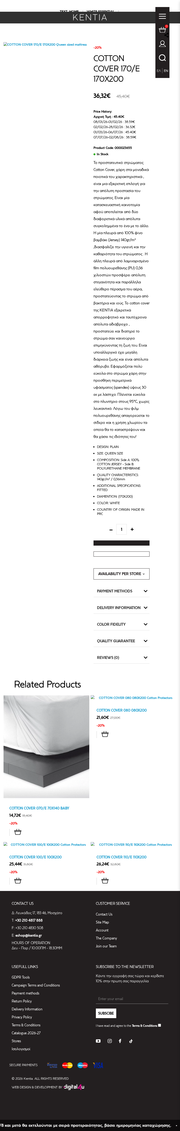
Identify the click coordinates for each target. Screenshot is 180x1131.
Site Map (102, 922)
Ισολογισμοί (21, 1049)
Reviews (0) (108, 657)
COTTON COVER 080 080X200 (122, 710)
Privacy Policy (22, 1017)
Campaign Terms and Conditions (36, 985)
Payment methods (114, 591)
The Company (106, 938)
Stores (16, 1041)
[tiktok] (130, 1042)
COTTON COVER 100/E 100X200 (35, 857)
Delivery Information (119, 607)
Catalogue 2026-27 (26, 1033)
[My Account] (162, 45)
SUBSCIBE (106, 1013)
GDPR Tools (21, 977)
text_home (69, 11)
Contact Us (104, 914)
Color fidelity (111, 624)
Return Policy (22, 1001)
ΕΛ (159, 71)
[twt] (98, 1042)
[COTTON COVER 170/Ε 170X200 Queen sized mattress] (47, 44)
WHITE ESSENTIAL (100, 11)
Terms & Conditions (26, 1025)
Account (102, 930)
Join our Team (106, 946)
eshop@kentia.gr (28, 935)
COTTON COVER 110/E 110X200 (121, 857)
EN (166, 71)
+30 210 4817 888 (29, 920)
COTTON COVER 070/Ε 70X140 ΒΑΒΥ (39, 808)
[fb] (120, 1042)
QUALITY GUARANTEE (116, 641)
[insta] (110, 1042)
